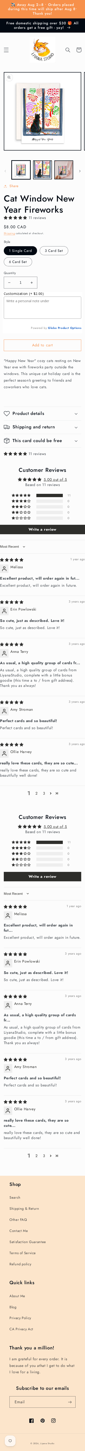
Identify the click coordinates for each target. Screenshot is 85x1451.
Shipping (9, 233)
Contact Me (18, 1230)
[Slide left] (5, 171)
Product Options (69, 328)
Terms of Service (22, 1253)
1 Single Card (20, 250)
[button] (6, 49)
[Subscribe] (69, 1402)
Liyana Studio (47, 1443)
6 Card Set (18, 261)
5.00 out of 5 (55, 479)
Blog (13, 1307)
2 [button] (36, 793)
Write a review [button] (42, 529)
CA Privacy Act (21, 1329)
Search (15, 1197)
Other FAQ (18, 1219)
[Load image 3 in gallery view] (63, 169)
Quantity (10, 273)
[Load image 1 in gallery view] (21, 169)
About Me (17, 1296)
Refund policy (20, 1264)
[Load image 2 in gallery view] (42, 169)
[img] (11, 560)
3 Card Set (54, 250)
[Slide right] (80, 171)
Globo (52, 328)
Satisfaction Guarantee (27, 1241)
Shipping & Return (24, 1208)
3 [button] (44, 793)
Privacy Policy (20, 1318)
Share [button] (14, 186)
